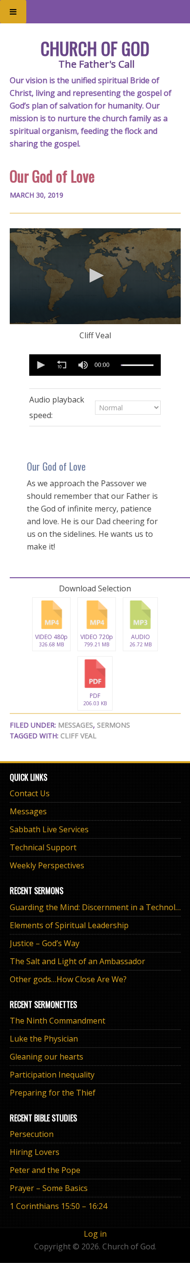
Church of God (95, 48)
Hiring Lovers (34, 1152)
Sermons (113, 725)
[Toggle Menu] (13, 11)
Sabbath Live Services (49, 829)
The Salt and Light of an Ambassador (77, 961)
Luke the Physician (44, 1038)
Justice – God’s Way (44, 943)
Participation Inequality (52, 1074)
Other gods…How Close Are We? (68, 979)
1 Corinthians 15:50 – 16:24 (58, 1206)
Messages (75, 725)
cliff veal (78, 735)
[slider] (137, 365)
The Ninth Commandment (57, 1020)
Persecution (32, 1134)
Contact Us (30, 793)
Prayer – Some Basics (49, 1188)
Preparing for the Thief (52, 1092)
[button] (95, 275)
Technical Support (43, 847)
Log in (95, 1233)
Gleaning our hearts (46, 1056)
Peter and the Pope (45, 1170)
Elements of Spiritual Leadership (69, 925)
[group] (83, 365)
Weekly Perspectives (47, 865)
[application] (95, 276)
